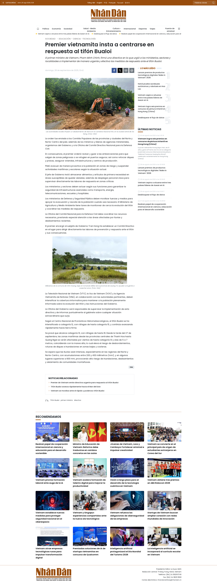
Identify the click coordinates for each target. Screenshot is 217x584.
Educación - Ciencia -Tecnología (77, 38)
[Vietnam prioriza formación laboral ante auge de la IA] (53, 467)
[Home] (38, 29)
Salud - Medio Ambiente (89, 29)
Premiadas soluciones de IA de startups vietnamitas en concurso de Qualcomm (89, 551)
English (99, 3)
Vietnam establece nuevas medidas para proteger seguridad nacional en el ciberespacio (50, 517)
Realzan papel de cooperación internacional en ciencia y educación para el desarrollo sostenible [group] (103, 34)
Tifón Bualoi (54, 400)
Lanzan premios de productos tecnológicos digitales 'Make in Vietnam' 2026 (151, 75)
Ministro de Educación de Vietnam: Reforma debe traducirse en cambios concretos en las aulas (86, 449)
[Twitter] (120, 70)
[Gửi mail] (125, 70)
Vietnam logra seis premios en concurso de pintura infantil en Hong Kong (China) (151, 109)
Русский (120, 3)
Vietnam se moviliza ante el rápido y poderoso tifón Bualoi (77, 390)
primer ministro (67, 400)
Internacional (130, 29)
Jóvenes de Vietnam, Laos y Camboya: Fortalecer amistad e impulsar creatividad (127, 447)
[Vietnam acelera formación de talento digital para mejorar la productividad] (90, 467)
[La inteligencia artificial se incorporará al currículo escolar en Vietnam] (164, 536)
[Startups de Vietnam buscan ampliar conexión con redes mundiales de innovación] (164, 500)
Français (112, 3)
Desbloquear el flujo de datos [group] (49, 34)
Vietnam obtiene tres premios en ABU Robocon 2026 (163, 481)
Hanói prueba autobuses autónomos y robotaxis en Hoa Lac (151, 86)
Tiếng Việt (91, 3)
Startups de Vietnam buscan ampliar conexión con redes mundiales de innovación (162, 515)
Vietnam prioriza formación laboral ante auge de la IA (50, 481)
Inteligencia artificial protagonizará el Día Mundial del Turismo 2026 (125, 551)
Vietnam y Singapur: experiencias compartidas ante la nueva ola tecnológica (89, 515)
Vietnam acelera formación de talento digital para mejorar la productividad (89, 482)
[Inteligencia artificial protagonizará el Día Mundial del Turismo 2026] (127, 536)
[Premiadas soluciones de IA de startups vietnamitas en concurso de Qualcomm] (90, 536)
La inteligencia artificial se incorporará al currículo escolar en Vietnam (164, 551)
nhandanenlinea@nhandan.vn (169, 580)
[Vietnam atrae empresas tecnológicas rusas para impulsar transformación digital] (53, 536)
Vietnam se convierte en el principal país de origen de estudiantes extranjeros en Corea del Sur (161, 449)
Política (45, 29)
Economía (56, 29)
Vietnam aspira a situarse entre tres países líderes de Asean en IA (150, 97)
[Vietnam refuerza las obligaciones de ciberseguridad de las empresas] (127, 500)
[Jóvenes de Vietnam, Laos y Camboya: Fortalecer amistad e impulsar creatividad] (127, 432)
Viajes (152, 29)
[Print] (131, 70)
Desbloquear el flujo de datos (151, 117)
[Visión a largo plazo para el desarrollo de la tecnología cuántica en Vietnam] (127, 467)
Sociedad (68, 29)
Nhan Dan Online (108, 15)
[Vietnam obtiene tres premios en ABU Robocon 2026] (164, 467)
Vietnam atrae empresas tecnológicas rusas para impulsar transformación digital (49, 553)
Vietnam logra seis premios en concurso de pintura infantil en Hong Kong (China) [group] (178, 34)
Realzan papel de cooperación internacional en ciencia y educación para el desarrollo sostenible (155, 207)
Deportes (143, 29)
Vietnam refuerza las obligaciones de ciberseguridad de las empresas (127, 515)
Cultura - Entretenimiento (113, 29)
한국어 (127, 3)
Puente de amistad (170, 29)
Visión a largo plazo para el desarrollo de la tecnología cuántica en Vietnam (124, 482)
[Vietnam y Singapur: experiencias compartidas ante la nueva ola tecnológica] (90, 500)
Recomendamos (48, 417)
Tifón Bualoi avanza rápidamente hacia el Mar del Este (75, 386)
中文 (105, 3)
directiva (77, 400)
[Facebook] (114, 70)
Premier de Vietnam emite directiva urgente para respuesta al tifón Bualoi (84, 382)
